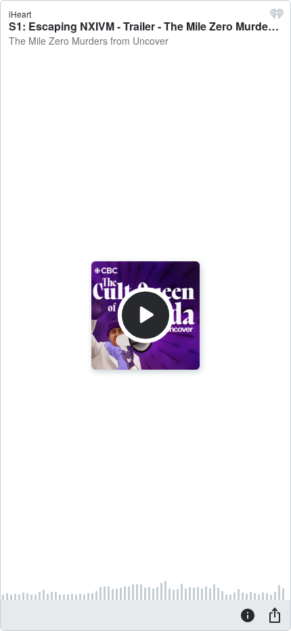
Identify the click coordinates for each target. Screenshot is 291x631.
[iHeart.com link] (277, 17)
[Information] (247, 614)
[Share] (274, 614)
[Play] (145, 315)
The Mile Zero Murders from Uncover (89, 40)
